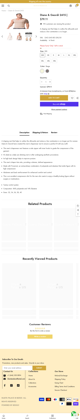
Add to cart (54, 98)
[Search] (9, 6)
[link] (14, 246)
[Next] (36, 36)
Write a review (40, 336)
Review (54, 132)
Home (4, 10)
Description (24, 132)
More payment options (59, 109)
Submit (39, 368)
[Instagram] (11, 385)
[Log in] (70, 5)
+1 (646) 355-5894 (14, 375)
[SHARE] (76, 98)
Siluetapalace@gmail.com (16, 379)
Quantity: (43, 78)
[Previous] (2, 36)
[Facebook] (4, 385)
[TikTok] (18, 385)
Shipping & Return (40, 132)
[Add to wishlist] (72, 98)
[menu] (3, 5)
